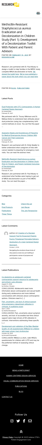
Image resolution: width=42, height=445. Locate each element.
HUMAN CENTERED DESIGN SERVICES (21, 376)
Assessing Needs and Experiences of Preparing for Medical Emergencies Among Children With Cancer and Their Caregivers (20, 135)
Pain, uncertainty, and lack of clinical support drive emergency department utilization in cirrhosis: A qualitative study (19, 304)
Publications (23, 88)
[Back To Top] (21, 432)
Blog (13, 88)
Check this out (26, 204)
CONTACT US (7, 397)
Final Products (7, 207)
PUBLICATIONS (21, 386)
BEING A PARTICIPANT (21, 370)
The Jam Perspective (29, 211)
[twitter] (18, 421)
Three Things (7, 214)
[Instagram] (11, 421)
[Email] (30, 421)
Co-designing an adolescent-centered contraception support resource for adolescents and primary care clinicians (20, 279)
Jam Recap (25, 207)
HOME (21, 365)
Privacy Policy (8, 437)
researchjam (8, 57)
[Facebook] (24, 421)
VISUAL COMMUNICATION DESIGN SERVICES (21, 381)
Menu (38, 13)
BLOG (21, 391)
